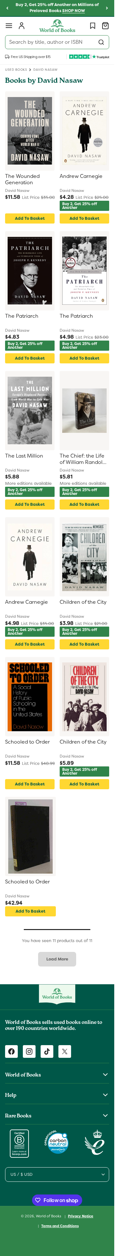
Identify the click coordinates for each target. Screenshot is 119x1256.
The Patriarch (21, 316)
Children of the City (83, 602)
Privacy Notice (80, 1216)
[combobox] (57, 42)
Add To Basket (30, 218)
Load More (57, 959)
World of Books (49, 1216)
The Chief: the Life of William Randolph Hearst (84, 459)
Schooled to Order (27, 742)
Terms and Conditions (60, 1226)
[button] (9, 25)
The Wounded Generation (22, 179)
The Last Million (24, 456)
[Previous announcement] (7, 8)
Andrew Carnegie (81, 176)
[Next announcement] (107, 8)
